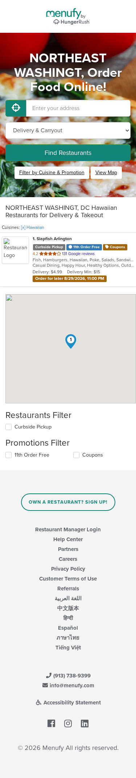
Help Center (68, 539)
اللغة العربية (68, 598)
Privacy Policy (68, 569)
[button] (71, 341)
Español (68, 628)
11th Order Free (32, 455)
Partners (68, 549)
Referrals (68, 588)
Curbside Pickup (33, 427)
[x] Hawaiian (32, 227)
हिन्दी (68, 618)
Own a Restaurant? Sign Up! (68, 502)
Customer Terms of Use (68, 578)
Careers (68, 559)
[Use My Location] (15, 108)
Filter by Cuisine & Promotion (52, 172)
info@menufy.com (71, 685)
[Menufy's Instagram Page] (68, 724)
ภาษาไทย (68, 637)
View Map (106, 172)
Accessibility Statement (71, 702)
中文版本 (68, 608)
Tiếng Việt (68, 647)
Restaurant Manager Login (68, 529)
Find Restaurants (68, 153)
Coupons (92, 455)
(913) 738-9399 (71, 675)
